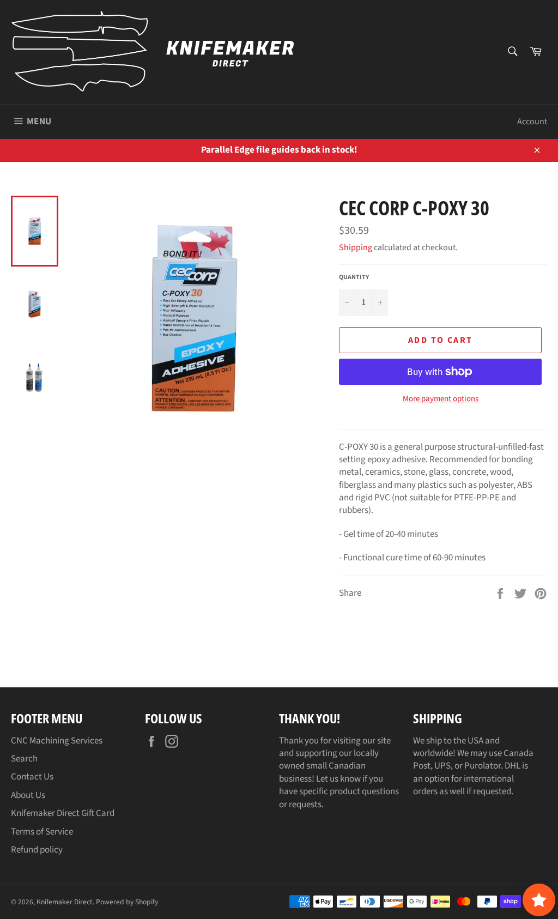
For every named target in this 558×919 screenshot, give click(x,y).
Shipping (355, 247)
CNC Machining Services (56, 740)
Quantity (354, 277)
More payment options (440, 399)
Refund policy (37, 849)
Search (24, 758)
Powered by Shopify (127, 902)
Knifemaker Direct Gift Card (62, 813)
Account (532, 122)
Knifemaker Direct (65, 902)
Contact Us (32, 776)
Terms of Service (42, 831)
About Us (28, 795)
